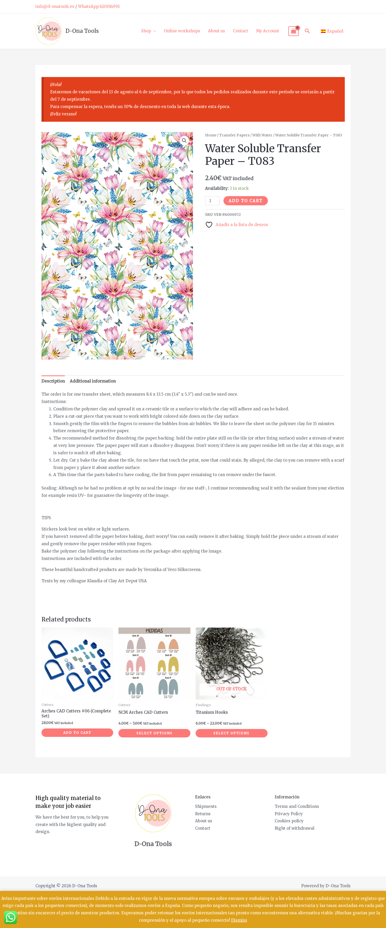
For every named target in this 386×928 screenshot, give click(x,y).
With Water (262, 135)
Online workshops (182, 30)
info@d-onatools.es (54, 6)
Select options (155, 733)
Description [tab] (53, 381)
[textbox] (193, 549)
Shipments (206, 806)
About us (216, 30)
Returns (203, 813)
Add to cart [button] (77, 733)
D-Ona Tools (82, 31)
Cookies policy (289, 820)
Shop (146, 30)
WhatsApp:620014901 (99, 6)
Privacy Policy (289, 813)
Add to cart (246, 200)
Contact (240, 30)
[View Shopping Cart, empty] (293, 31)
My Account (267, 30)
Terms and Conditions (297, 806)
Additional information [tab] (93, 381)
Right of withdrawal (294, 828)
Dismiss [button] (239, 920)
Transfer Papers (234, 135)
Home (210, 135)
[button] (307, 31)
